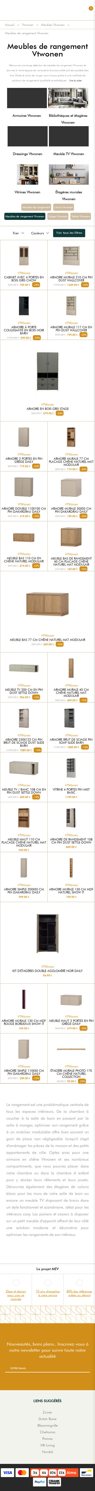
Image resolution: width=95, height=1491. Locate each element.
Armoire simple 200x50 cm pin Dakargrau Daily (24, 891)
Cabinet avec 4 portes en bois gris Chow (24, 279)
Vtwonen (27, 25)
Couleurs (37, 233)
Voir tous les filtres (69, 233)
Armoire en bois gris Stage (48, 408)
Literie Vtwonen (63, 207)
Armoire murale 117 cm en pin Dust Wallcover (71, 329)
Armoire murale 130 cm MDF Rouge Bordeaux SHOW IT (24, 1022)
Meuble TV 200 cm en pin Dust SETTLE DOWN (24, 691)
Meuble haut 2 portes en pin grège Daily (71, 1022)
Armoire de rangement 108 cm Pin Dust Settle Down (71, 841)
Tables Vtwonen (80, 216)
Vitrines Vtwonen (27, 192)
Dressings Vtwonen (27, 154)
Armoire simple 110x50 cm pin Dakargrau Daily (24, 1072)
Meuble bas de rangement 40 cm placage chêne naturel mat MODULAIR (71, 561)
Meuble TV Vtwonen (68, 154)
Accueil (9, 25)
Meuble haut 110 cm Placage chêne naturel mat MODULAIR (24, 842)
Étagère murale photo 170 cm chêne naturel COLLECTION (71, 1073)
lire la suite (75, 80)
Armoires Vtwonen (27, 115)
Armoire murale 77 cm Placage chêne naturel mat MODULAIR (71, 461)
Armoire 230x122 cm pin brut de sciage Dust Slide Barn (24, 742)
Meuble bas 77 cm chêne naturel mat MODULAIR (47, 639)
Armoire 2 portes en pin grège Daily (24, 460)
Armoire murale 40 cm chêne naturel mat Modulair (71, 692)
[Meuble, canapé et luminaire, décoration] (47, 10)
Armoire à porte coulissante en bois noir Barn (24, 330)
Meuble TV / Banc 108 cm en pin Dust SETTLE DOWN (24, 791)
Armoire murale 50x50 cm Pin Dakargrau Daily (71, 510)
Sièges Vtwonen (57, 216)
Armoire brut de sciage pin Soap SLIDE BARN (71, 741)
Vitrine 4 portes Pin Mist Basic (71, 791)
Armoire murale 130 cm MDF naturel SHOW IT (71, 891)
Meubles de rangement (36, 207)
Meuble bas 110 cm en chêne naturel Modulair (24, 560)
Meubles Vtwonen (53, 25)
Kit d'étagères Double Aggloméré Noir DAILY (47, 970)
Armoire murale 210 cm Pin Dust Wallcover (71, 279)
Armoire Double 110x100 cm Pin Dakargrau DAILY (24, 510)
